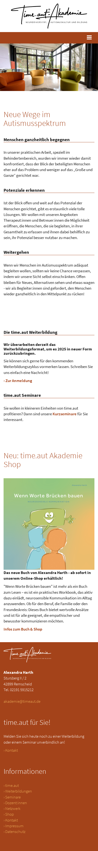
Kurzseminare (65, 413)
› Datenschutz (14, 831)
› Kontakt (11, 750)
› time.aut (11, 785)
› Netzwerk (12, 808)
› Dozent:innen (15, 802)
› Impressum (14, 825)
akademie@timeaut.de (22, 701)
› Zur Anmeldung (18, 380)
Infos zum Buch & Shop (23, 629)
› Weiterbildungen (18, 791)
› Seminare (12, 797)
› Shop (9, 814)
